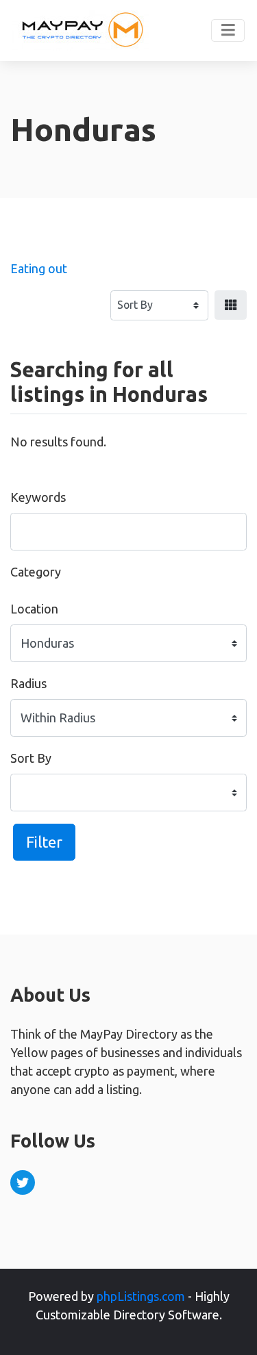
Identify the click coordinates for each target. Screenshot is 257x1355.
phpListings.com (141, 1296)
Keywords (38, 497)
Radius (28, 683)
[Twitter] (22, 1182)
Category (35, 572)
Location (34, 609)
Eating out (38, 268)
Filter (44, 841)
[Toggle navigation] (228, 30)
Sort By (30, 758)
